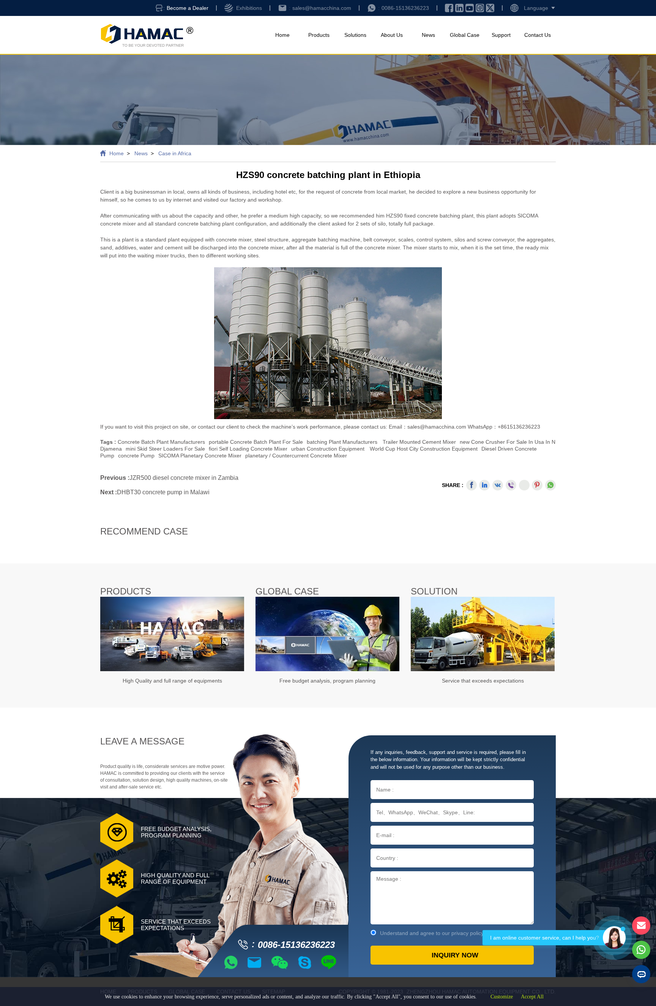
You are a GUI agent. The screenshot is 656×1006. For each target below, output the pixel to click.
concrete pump (136, 456)
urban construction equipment (327, 449)
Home (282, 35)
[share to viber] (511, 485)
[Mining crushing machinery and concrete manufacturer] (146, 35)
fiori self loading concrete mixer (248, 449)
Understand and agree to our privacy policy (432, 933)
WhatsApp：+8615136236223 (504, 427)
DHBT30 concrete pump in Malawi (163, 492)
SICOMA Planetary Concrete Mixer (199, 456)
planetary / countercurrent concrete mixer (296, 456)
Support (501, 35)
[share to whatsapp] (550, 485)
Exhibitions (249, 8)
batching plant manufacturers (342, 442)
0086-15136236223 (405, 8)
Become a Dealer (187, 8)
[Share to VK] (497, 485)
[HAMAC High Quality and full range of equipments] (172, 634)
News (428, 35)
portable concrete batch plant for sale (256, 442)
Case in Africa (174, 153)
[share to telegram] (524, 485)
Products (319, 35)
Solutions (355, 35)
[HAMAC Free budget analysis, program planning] (327, 634)
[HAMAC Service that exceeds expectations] (483, 634)
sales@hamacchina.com (321, 8)
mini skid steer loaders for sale (165, 449)
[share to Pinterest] (537, 485)
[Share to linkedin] (484, 485)
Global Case (464, 35)
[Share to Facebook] (471, 485)
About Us (392, 35)
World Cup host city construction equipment (424, 449)
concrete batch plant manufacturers (161, 442)
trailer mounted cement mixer (419, 442)
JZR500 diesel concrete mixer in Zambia (183, 478)
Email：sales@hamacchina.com (428, 427)
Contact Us (537, 35)
